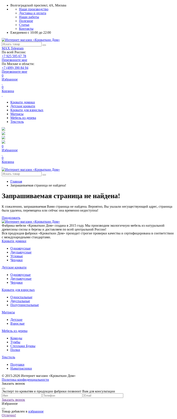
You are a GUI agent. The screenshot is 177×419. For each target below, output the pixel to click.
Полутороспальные (24, 305)
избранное (36, 411)
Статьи (24, 25)
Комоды (16, 338)
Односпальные (21, 297)
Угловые (16, 256)
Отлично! (9, 415)
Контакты (26, 28)
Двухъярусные (21, 252)
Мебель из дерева (23, 118)
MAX (6, 48)
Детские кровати (22, 106)
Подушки (17, 364)
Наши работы (29, 17)
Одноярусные (20, 248)
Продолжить (11, 218)
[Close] (3, 388)
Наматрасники (21, 368)
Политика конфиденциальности (25, 379)
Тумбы (15, 342)
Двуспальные (20, 301)
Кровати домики (22, 102)
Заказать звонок (13, 400)
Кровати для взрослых (26, 110)
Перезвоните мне (14, 60)
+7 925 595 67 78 (14, 56)
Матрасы (17, 114)
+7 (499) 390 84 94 (15, 68)
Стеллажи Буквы (22, 346)
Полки (15, 350)
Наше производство (33, 9)
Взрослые (17, 323)
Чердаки (16, 260)
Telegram (17, 48)
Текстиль (17, 121)
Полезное (26, 21)
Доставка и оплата (32, 13)
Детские (16, 319)
